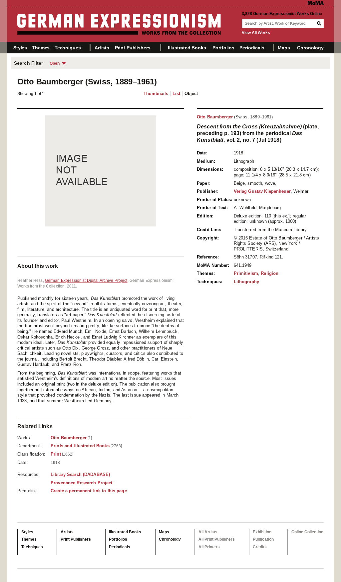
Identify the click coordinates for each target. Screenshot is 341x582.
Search (320, 23)
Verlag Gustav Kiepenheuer (262, 191)
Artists (102, 47)
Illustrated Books (187, 47)
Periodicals (251, 47)
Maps (284, 47)
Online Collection (307, 532)
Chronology (310, 47)
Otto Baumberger (215, 116)
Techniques (68, 47)
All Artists (207, 532)
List (176, 93)
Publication (263, 539)
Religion (269, 273)
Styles (20, 47)
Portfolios (223, 47)
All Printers (209, 547)
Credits (260, 547)
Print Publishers (133, 47)
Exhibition (262, 532)
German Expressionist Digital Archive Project (86, 280)
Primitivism (246, 273)
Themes (41, 47)
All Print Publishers (216, 539)
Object (191, 93)
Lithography (246, 281)
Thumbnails (156, 93)
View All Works (256, 32)
